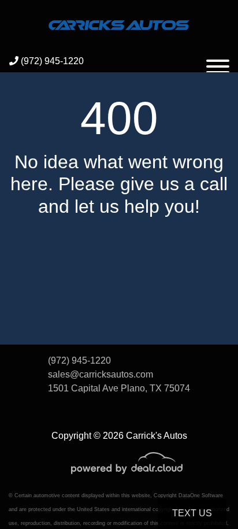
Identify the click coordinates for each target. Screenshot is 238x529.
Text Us (192, 513)
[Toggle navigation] (218, 61)
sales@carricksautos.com (100, 374)
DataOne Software (200, 495)
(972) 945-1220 (51, 61)
